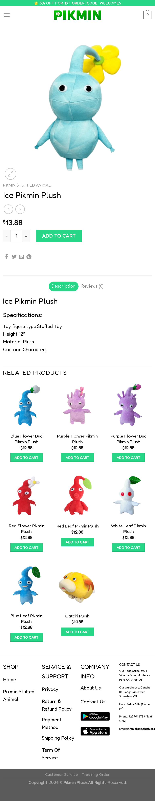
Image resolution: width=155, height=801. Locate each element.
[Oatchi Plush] (77, 585)
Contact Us (93, 702)
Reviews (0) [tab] (92, 286)
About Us (91, 688)
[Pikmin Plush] (77, 15)
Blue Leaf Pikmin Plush (26, 618)
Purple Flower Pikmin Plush (77, 438)
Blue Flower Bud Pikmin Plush (26, 438)
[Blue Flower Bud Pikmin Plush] (26, 405)
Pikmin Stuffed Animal (27, 185)
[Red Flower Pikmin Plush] (26, 495)
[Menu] (6, 15)
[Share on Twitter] (14, 257)
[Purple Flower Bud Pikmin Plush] (128, 405)
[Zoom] (10, 174)
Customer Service (61, 774)
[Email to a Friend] (21, 257)
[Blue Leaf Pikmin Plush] (26, 585)
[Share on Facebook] (6, 257)
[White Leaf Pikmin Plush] (128, 495)
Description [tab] (63, 286)
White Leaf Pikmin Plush (128, 528)
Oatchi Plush (77, 615)
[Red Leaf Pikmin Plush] (77, 495)
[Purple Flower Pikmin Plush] (77, 405)
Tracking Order (96, 774)
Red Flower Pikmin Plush (26, 528)
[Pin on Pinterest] (28, 257)
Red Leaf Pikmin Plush (77, 525)
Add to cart (59, 236)
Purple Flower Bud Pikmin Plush (129, 438)
